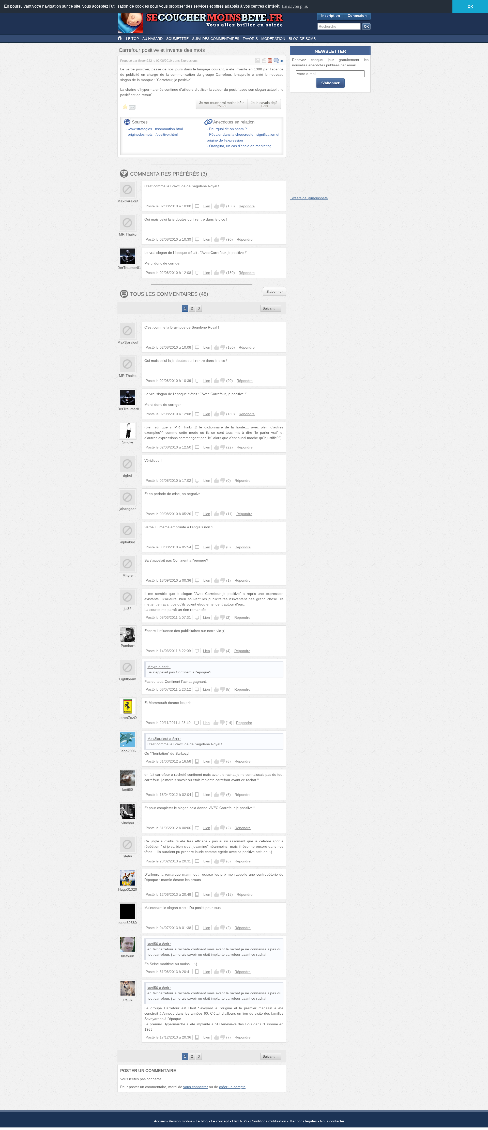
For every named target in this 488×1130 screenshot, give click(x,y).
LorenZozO (127, 718)
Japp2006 (128, 751)
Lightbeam (127, 679)
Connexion (357, 15)
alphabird (127, 542)
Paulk (127, 1000)
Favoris (250, 39)
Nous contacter (332, 1121)
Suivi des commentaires (215, 39)
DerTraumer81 (129, 268)
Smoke (127, 442)
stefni (127, 856)
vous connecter (195, 1087)
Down (222, 206)
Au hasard (152, 39)
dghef (127, 475)
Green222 (145, 61)
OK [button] (470, 7)
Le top (132, 39)
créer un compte (232, 1087)
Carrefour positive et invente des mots (162, 50)
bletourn (127, 956)
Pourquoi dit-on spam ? (228, 129)
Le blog (202, 1121)
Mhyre (128, 575)
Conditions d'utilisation (268, 1121)
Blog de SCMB (302, 39)
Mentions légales (303, 1121)
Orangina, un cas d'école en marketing (240, 146)
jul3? (127, 609)
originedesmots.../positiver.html (153, 134)
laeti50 (127, 789)
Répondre (247, 206)
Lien (206, 206)
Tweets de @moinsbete (309, 198)
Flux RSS (239, 1121)
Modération (273, 39)
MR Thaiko (127, 234)
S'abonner (274, 291)
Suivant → (271, 308)
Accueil (159, 1121)
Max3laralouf (127, 201)
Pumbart (127, 646)
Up (216, 206)
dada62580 (127, 923)
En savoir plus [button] (295, 6)
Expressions (188, 61)
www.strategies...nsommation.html (155, 129)
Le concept (220, 1121)
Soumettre (177, 39)
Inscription (330, 15)
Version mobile (180, 1121)
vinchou (127, 823)
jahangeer (127, 509)
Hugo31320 (127, 889)
